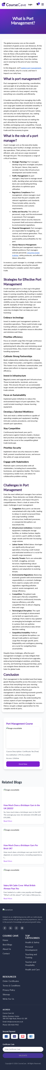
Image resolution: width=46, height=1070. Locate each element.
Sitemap (6, 994)
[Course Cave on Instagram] (16, 928)
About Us (7, 949)
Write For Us (8, 999)
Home (5, 940)
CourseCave (22, 1063)
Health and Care (32, 969)
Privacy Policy (9, 990)
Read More (8, 821)
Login (30, 4)
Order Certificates (11, 981)
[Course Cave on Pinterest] (22, 928)
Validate (23, 1055)
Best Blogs (7, 944)
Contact (6, 953)
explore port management (31, 68)
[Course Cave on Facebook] (5, 928)
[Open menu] (42, 4)
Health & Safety (32, 942)
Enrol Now (23, 764)
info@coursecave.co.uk (15, 1022)
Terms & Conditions (11, 985)
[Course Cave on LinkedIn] (10, 928)
